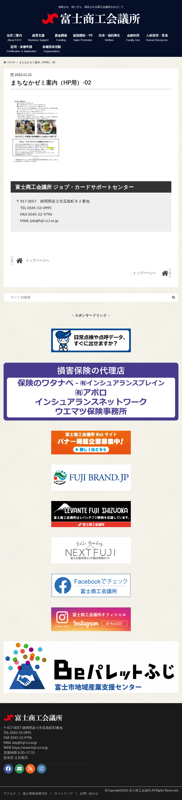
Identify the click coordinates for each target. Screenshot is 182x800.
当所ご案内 (14, 37)
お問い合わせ (89, 793)
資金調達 (61, 37)
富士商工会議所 (140, 790)
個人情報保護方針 (35, 793)
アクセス (10, 793)
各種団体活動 (51, 49)
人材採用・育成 (157, 37)
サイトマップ (63, 793)
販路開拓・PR (82, 37)
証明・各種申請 (21, 49)
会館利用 (133, 37)
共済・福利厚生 (109, 37)
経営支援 (38, 37)
